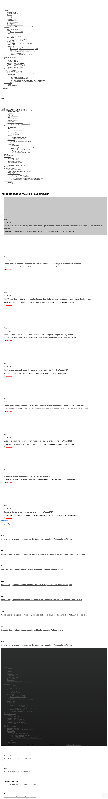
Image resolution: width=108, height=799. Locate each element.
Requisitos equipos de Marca (15, 25)
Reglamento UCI (11, 19)
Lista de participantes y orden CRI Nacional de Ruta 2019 (20, 784)
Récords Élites (14, 34)
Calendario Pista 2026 (13, 61)
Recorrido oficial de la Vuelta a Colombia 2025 (17, 771)
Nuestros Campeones (10, 57)
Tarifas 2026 (10, 84)
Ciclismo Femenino (12, 29)
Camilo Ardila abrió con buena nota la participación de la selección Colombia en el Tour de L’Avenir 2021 (44, 405)
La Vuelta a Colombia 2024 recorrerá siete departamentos (20, 797)
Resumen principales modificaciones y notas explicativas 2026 (27, 80)
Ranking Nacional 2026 (16, 32)
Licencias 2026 (8, 83)
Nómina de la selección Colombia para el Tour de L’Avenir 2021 (28, 476)
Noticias (6, 56)
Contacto (9, 15)
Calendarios (7, 59)
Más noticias (4, 520)
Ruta (8, 30)
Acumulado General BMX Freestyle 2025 (21, 43)
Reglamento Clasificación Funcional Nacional (23, 51)
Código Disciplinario (12, 17)
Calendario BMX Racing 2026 (15, 63)
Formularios (10, 23)
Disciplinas (7, 27)
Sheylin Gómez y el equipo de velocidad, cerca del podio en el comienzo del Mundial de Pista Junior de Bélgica (44, 554)
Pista (8, 33)
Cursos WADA (11, 74)
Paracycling (10, 46)
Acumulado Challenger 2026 (18, 40)
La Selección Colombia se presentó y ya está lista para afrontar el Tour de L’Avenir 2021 (38, 441)
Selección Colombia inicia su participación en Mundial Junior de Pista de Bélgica (32, 569)
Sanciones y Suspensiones (14, 71)
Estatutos (9, 16)
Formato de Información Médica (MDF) (21, 54)
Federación (7, 10)
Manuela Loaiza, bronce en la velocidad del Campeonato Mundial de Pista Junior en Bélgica (36, 539)
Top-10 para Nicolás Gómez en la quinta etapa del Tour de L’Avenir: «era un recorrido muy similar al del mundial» (47, 299)
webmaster (9, 234)
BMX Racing (10, 37)
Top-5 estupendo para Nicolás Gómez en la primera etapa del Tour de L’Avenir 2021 (36, 370)
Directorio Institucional (13, 13)
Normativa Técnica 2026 (17, 53)
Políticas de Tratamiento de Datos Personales (20, 26)
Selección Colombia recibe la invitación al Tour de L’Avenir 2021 (28, 512)
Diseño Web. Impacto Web (73, 745)
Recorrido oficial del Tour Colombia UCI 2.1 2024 (17, 759)
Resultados (7, 68)
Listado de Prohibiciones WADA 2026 (20, 78)
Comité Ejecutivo (12, 12)
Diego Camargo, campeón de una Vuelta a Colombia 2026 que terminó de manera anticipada (36, 585)
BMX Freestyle (11, 42)
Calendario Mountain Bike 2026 (16, 64)
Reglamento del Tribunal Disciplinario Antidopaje (20, 73)
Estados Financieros (13, 22)
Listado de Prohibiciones (14, 76)
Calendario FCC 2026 (13, 60)
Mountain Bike (11, 44)
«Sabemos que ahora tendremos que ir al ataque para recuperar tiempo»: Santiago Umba (38, 334)
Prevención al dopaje (10, 70)
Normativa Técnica (12, 20)
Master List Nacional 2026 (17, 50)
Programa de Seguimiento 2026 (19, 77)
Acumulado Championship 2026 (19, 39)
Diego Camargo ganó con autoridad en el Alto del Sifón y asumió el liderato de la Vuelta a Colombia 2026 (41, 600)
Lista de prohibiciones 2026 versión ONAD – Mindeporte (26, 81)
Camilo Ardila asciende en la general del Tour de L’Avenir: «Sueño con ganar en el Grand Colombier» (42, 263)
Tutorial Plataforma (12, 85)
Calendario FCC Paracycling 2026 (16, 67)
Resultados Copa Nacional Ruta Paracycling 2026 (24, 49)
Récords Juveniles (15, 36)
